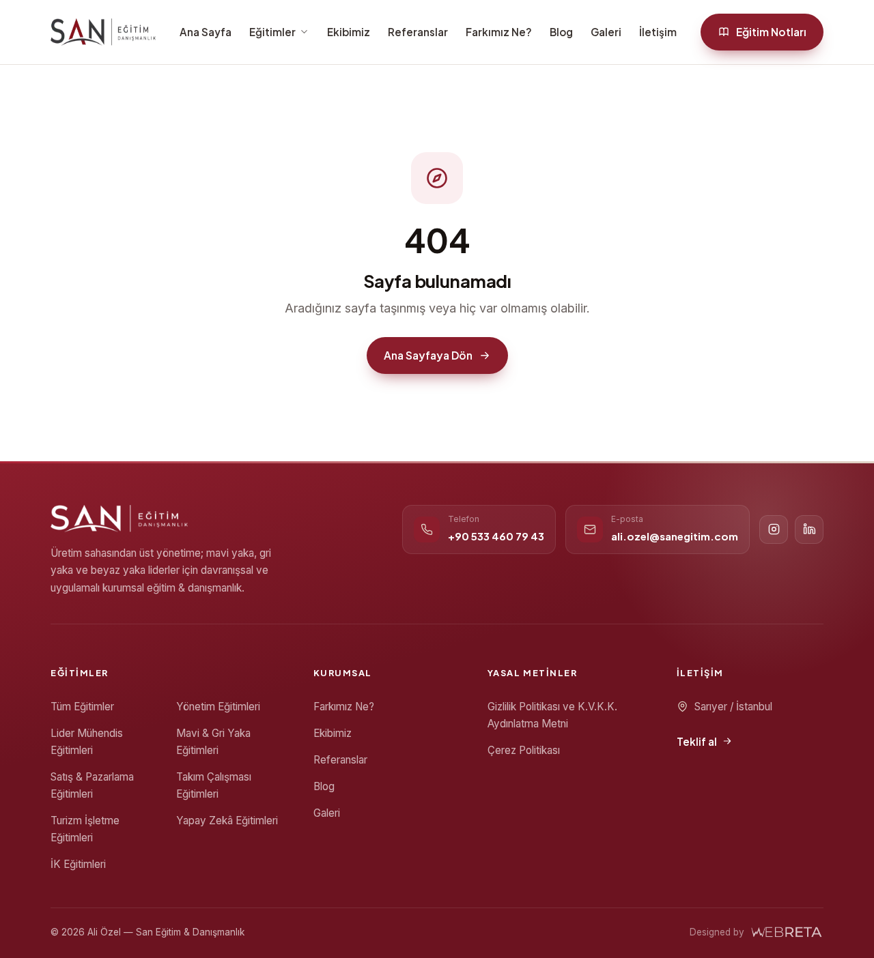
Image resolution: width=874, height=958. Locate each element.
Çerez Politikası (524, 750)
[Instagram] (773, 529)
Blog (561, 31)
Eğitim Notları (771, 31)
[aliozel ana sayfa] (103, 32)
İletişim (658, 31)
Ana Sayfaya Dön (428, 355)
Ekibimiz (348, 31)
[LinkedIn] (809, 529)
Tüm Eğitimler (82, 706)
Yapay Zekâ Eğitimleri (227, 820)
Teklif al (697, 741)
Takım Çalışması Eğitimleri (213, 785)
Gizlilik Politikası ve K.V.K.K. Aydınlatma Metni (552, 715)
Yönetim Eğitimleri (218, 706)
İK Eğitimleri (78, 864)
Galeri (606, 31)
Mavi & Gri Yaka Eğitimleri (213, 742)
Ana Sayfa (205, 31)
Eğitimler (272, 31)
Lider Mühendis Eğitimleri (87, 742)
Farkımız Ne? (499, 31)
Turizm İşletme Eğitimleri (85, 829)
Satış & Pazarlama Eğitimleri (92, 785)
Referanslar (418, 31)
